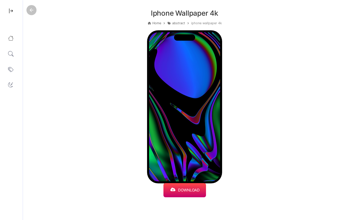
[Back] (31, 10)
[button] (10, 84)
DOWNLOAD (189, 190)
